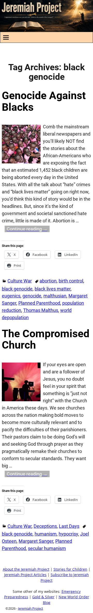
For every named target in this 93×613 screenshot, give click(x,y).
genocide (31, 295)
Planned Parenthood (39, 303)
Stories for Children (70, 569)
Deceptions (45, 526)
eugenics (11, 295)
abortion (48, 281)
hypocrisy (68, 534)
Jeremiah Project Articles (25, 574)
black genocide (17, 289)
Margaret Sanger (36, 541)
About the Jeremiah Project (26, 569)
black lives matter (53, 289)
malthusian (54, 295)
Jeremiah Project (30, 608)
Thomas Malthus (40, 310)
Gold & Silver (43, 597)
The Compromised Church (45, 339)
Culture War (19, 281)
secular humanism (47, 548)
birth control (71, 281)
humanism (46, 534)
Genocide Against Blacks (44, 101)
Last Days (69, 526)
